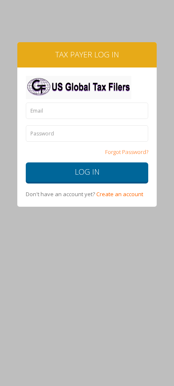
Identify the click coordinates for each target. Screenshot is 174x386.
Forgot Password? (126, 152)
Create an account (119, 194)
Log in (87, 172)
